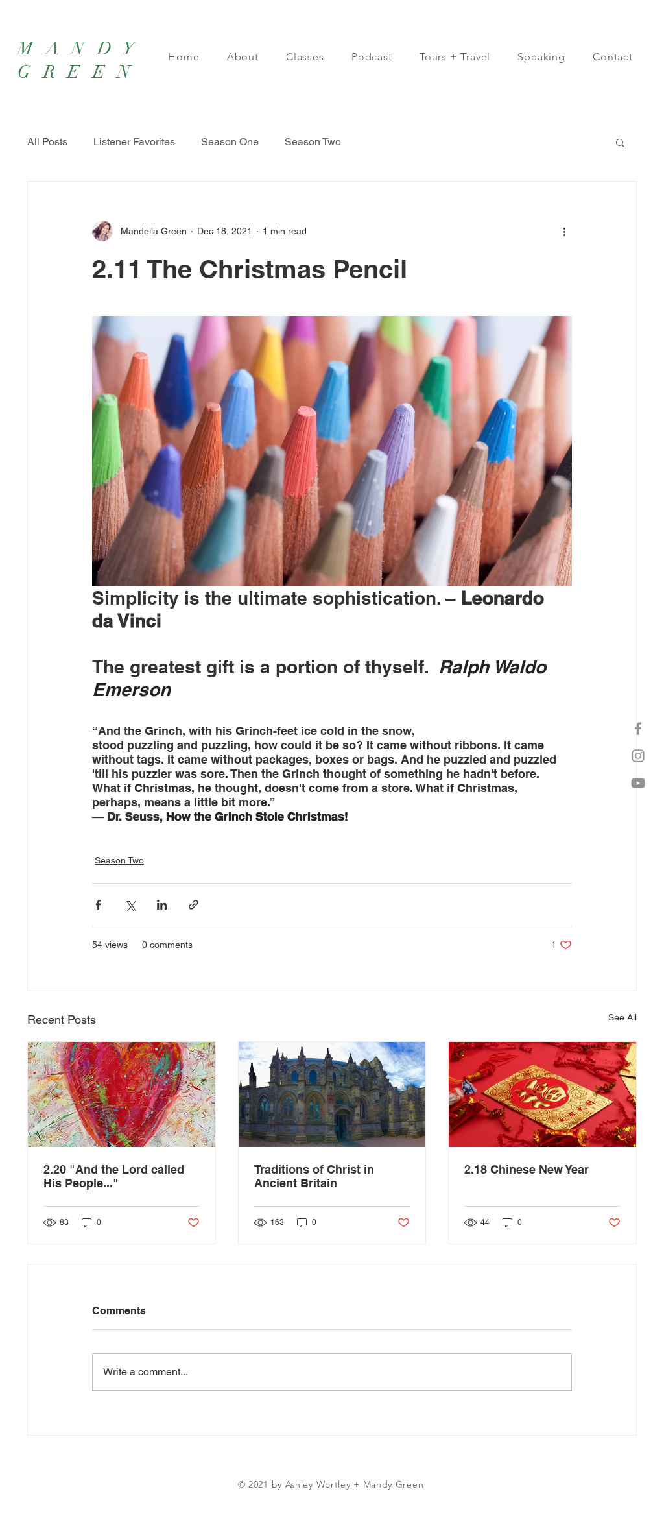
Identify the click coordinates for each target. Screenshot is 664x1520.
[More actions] (564, 231)
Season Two (313, 142)
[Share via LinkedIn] (162, 905)
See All (622, 1017)
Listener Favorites (134, 142)
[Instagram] (638, 755)
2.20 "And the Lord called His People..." (113, 1176)
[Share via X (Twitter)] (130, 905)
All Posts (47, 142)
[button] (620, 142)
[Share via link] (193, 905)
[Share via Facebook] (98, 905)
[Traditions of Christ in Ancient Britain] (332, 1094)
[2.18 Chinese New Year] (542, 1094)
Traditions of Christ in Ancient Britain (314, 1176)
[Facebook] (638, 728)
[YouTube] (638, 783)
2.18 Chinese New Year (526, 1169)
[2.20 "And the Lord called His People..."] (121, 1094)
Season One (230, 142)
